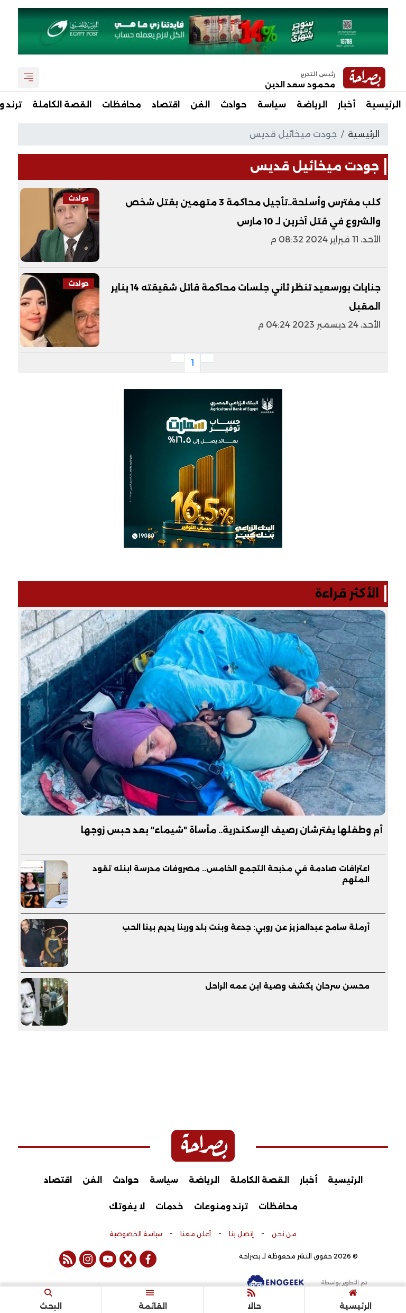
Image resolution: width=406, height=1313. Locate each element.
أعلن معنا (195, 1234)
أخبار (346, 104)
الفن (200, 104)
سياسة (271, 104)
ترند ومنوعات (221, 1206)
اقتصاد (166, 104)
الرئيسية (383, 104)
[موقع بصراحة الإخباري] (203, 1146)
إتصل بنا (241, 1234)
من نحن (284, 1234)
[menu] (28, 77)
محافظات (121, 104)
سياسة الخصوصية (135, 1234)
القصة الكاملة (61, 104)
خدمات (169, 1206)
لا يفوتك (127, 1206)
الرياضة (312, 104)
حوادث (233, 104)
